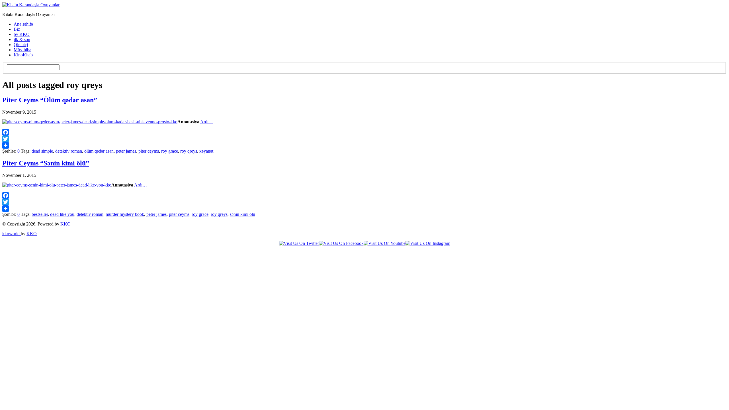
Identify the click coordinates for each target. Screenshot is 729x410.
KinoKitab (23, 54)
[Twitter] (364, 139)
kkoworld (11, 233)
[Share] (364, 145)
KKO (65, 224)
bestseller (40, 214)
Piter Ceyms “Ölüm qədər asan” (49, 100)
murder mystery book (125, 214)
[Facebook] (364, 132)
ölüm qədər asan (99, 151)
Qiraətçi (21, 44)
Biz (17, 29)
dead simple (42, 151)
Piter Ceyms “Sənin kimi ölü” (45, 163)
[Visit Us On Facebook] (341, 243)
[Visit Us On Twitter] (299, 243)
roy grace (169, 151)
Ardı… (206, 121)
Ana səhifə (23, 24)
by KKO (22, 34)
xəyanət (206, 151)
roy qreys (188, 151)
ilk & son (22, 39)
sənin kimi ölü (242, 214)
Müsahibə (22, 49)
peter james (126, 151)
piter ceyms (148, 151)
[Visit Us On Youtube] (385, 243)
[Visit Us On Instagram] (428, 243)
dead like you (62, 214)
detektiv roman (68, 151)
